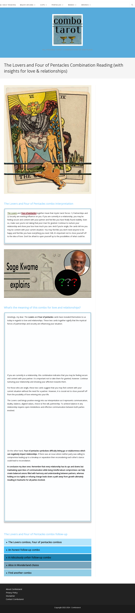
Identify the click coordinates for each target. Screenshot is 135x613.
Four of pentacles (28, 213)
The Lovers (12, 213)
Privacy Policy (12, 592)
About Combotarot (14, 589)
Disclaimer (10, 596)
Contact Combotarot (15, 599)
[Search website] (132, 5)
